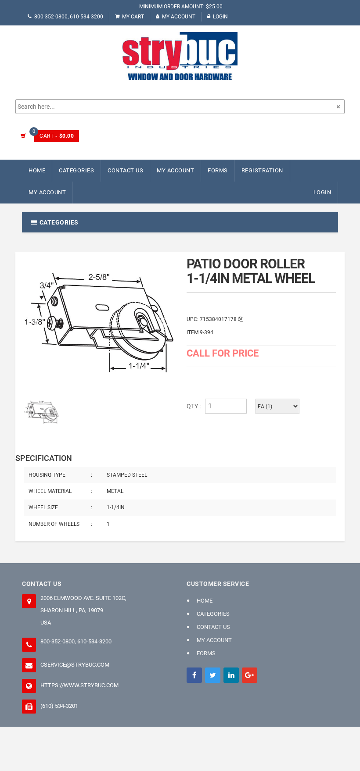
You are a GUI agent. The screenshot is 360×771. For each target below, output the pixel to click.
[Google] (249, 675)
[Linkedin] (231, 675)
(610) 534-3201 (59, 706)
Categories (76, 170)
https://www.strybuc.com (79, 685)
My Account (178, 17)
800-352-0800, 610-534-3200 (68, 17)
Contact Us (125, 170)
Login (220, 17)
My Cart (133, 17)
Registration (262, 170)
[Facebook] (194, 675)
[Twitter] (212, 675)
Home (37, 170)
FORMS (218, 170)
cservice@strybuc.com (74, 664)
